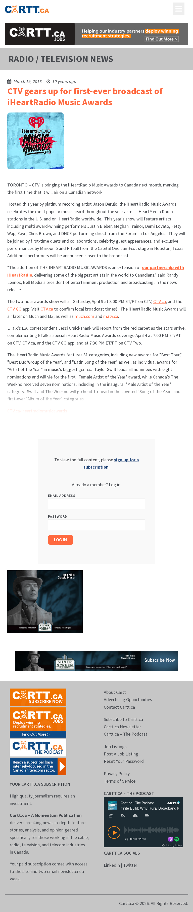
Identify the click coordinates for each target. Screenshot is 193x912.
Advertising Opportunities (128, 699)
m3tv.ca (110, 316)
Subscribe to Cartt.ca (123, 719)
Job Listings (115, 746)
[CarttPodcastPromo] (38, 747)
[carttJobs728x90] (96, 34)
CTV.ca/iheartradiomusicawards (37, 411)
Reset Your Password (124, 761)
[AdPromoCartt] (38, 766)
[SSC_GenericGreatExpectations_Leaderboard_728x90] (96, 660)
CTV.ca (159, 301)
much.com (84, 316)
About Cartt (115, 692)
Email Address (61, 495)
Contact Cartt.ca (119, 707)
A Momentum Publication (56, 815)
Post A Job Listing (121, 754)
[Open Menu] (178, 9)
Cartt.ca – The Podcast (125, 734)
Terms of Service (119, 781)
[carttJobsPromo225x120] (38, 722)
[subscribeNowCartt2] (38, 697)
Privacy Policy (117, 773)
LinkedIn (112, 865)
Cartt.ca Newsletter (122, 727)
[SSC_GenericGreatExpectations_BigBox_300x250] (45, 601)
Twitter (130, 865)
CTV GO (14, 309)
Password (57, 516)
